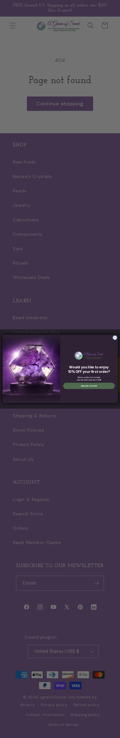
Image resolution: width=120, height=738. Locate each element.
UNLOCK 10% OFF (89, 386)
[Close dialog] (115, 338)
